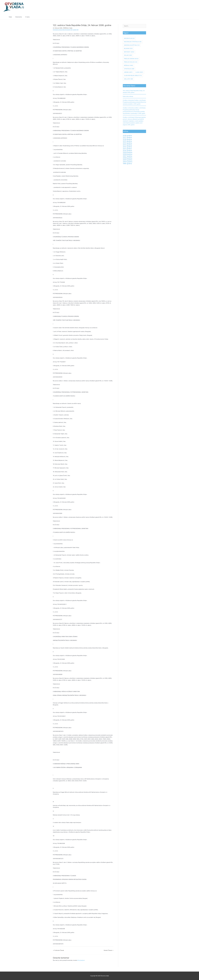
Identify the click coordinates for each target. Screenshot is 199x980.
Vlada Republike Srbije (133, 75)
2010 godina (127, 150)
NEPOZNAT (129, 52)
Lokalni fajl (75, 29)
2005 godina (127, 160)
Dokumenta (18, 17)
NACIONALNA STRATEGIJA (132, 41)
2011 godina (127, 149)
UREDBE (128, 72)
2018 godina (127, 135)
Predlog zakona (131, 58)
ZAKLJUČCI (128, 79)
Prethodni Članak (58, 950)
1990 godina (127, 163)
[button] (189, 17)
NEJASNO (128, 48)
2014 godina (127, 143)
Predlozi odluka (130, 62)
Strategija (129, 68)
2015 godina (127, 141)
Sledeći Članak (108, 950)
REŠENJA (66, 28)
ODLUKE (128, 55)
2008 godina (127, 154)
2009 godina (127, 152)
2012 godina (127, 147)
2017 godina (127, 137)
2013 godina (127, 145)
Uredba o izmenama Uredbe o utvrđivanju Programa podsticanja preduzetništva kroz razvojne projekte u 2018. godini (134, 102)
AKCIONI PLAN (129, 38)
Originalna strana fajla (59, 29)
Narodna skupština (132, 45)
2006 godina (127, 158)
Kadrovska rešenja (128, 96)
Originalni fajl (68, 29)
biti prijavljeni (81, 960)
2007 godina (127, 156)
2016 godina (127, 139)
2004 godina (127, 162)
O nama (27, 17)
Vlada (10, 17)
